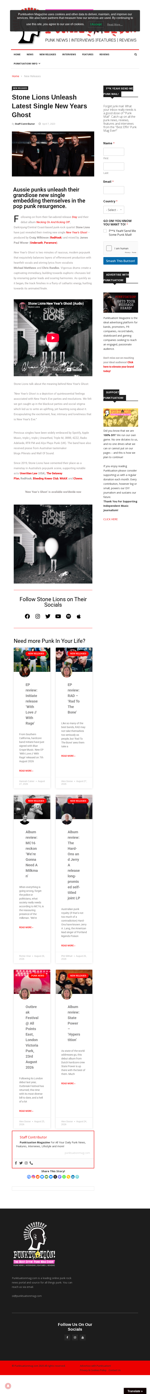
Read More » (26, 771)
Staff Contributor (25, 123)
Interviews (69, 54)
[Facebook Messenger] (42, 1177)
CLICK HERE (110, 519)
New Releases (48, 54)
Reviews (104, 54)
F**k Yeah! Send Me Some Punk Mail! (122, 233)
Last (105, 172)
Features (87, 54)
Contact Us (115, 1370)
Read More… (115, 24)
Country (110, 201)
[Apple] (79, 616)
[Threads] (55, 1177)
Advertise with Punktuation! (95, 1365)
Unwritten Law (28, 473)
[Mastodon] (59, 1177)
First (105, 158)
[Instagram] (38, 616)
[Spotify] (68, 616)
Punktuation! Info (26, 63)
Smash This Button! (120, 261)
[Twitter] (48, 616)
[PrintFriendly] (77, 1177)
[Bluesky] (51, 1177)
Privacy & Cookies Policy (93, 1370)
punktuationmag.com (77, 1153)
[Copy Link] (68, 1177)
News (30, 54)
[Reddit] (38, 1177)
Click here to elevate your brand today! (118, 367)
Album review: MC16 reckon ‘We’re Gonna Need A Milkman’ (32, 854)
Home (17, 54)
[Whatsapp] (64, 1177)
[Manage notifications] (8, 1386)
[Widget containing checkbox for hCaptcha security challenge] (120, 248)
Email (108, 181)
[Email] (46, 1177)
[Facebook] (27, 616)
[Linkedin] (73, 1177)
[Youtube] (58, 616)
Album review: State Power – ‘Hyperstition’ (74, 1023)
